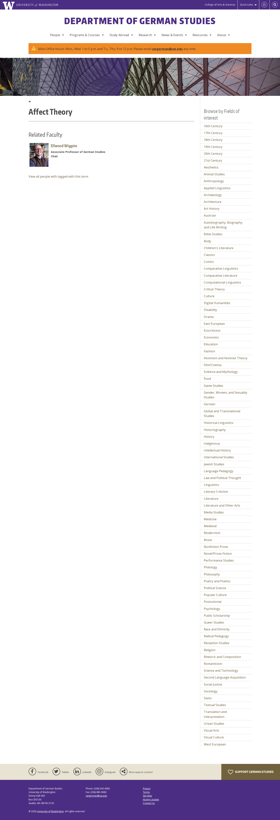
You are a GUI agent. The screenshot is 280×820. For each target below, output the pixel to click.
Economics (211, 337)
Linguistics (211, 485)
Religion (209, 650)
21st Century (213, 160)
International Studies (219, 457)
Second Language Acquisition (225, 677)
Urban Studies (214, 723)
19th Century (213, 147)
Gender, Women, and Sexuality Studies (225, 395)
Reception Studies (216, 643)
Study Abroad (119, 35)
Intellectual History (217, 450)
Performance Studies (219, 560)
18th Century (213, 140)
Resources (200, 35)
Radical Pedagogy (216, 636)
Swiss (208, 698)
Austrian (210, 215)
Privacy (146, 788)
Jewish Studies (214, 464)
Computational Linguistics (222, 282)
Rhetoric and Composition (222, 657)
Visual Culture (214, 737)
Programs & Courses (85, 35)
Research (145, 35)
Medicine (210, 519)
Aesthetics (211, 167)
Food (207, 379)
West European (215, 744)
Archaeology (213, 195)
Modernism (212, 533)
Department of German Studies (140, 20)
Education (211, 344)
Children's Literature (218, 248)
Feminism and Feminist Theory (225, 358)
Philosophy (212, 574)
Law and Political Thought (222, 478)
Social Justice (213, 684)
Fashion (209, 351)
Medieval (210, 526)
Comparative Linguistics (221, 268)
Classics (209, 255)
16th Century (213, 126)
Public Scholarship (217, 615)
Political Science (215, 588)
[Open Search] (275, 5)
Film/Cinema (212, 365)
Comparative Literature (220, 275)
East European (214, 324)
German (209, 404)
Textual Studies (215, 705)
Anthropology (214, 181)
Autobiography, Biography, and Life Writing (223, 225)
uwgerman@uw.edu (167, 49)
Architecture (212, 202)
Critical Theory (214, 289)
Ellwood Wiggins (64, 145)
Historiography (215, 430)
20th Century (213, 154)
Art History (211, 209)
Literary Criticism (216, 491)
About (221, 35)
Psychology (212, 609)
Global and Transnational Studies (222, 413)
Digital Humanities (217, 303)
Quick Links (246, 4)
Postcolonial (212, 602)
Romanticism (213, 664)
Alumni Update (151, 799)
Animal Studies (214, 174)
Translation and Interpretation (215, 714)
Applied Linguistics (217, 188)
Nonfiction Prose (216, 547)
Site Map (147, 795)
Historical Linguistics (218, 423)
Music (208, 540)
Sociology (211, 691)
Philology (210, 567)
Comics (209, 262)
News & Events (172, 35)
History (209, 437)
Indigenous (212, 443)
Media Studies (214, 512)
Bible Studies (213, 234)
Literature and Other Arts (222, 505)
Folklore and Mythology (221, 372)
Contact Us (149, 803)
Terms (146, 792)
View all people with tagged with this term (58, 176)
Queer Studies (214, 622)
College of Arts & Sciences (220, 4)
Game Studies (213, 386)
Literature (211, 499)
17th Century (213, 133)
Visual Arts (211, 730)
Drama (209, 317)
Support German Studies (254, 771)
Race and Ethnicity (217, 629)
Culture (209, 296)
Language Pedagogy (218, 471)
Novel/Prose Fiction (218, 553)
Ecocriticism (212, 330)
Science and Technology (221, 670)
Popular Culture (215, 595)
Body (207, 241)
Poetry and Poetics (217, 581)
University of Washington (50, 811)
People (55, 35)
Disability (210, 310)
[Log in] (264, 5)
